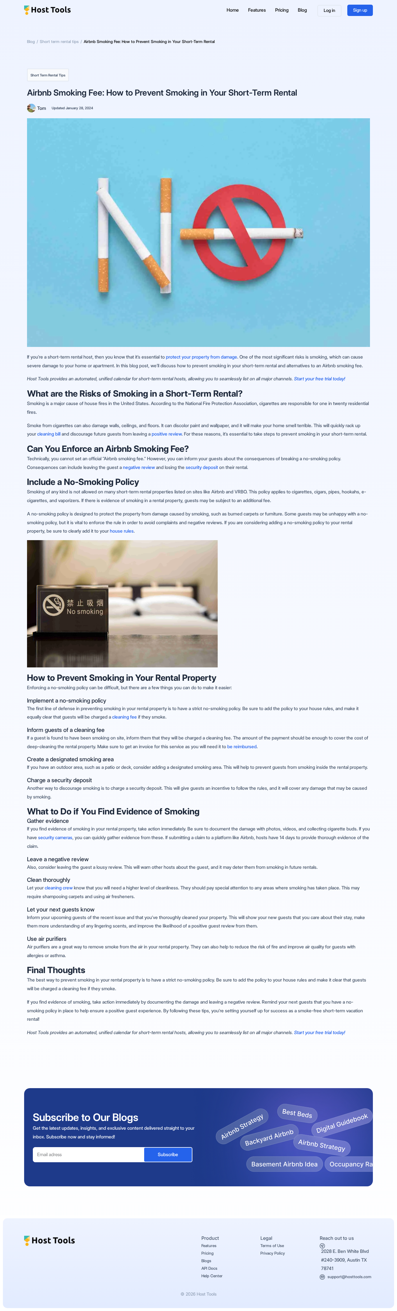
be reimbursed (242, 746)
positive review (167, 434)
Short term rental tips (48, 75)
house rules (122, 531)
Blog (302, 10)
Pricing (282, 10)
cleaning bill (48, 434)
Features (257, 10)
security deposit (202, 467)
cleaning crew (58, 888)
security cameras (55, 837)
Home (233, 10)
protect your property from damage (201, 357)
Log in (329, 10)
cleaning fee (124, 717)
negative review (139, 467)
